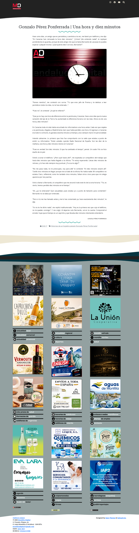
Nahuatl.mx (121, 518)
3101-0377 (21, 529)
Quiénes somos (19, 518)
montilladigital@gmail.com (23, 527)
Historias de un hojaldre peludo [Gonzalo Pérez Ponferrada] (74, 226)
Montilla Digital (24, 520)
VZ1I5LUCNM (25, 531)
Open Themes (110, 518)
